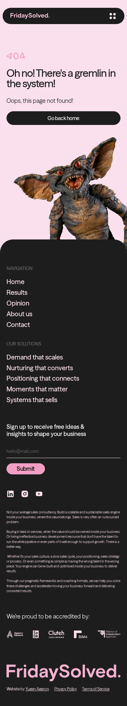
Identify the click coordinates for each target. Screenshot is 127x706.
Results (17, 292)
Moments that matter (37, 389)
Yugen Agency (37, 688)
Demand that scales (35, 357)
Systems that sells (32, 400)
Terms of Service (95, 688)
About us (19, 314)
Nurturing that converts (40, 368)
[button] (112, 16)
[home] (29, 16)
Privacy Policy (65, 688)
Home (15, 281)
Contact (18, 324)
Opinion (18, 303)
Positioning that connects (43, 378)
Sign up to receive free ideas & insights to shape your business (46, 430)
